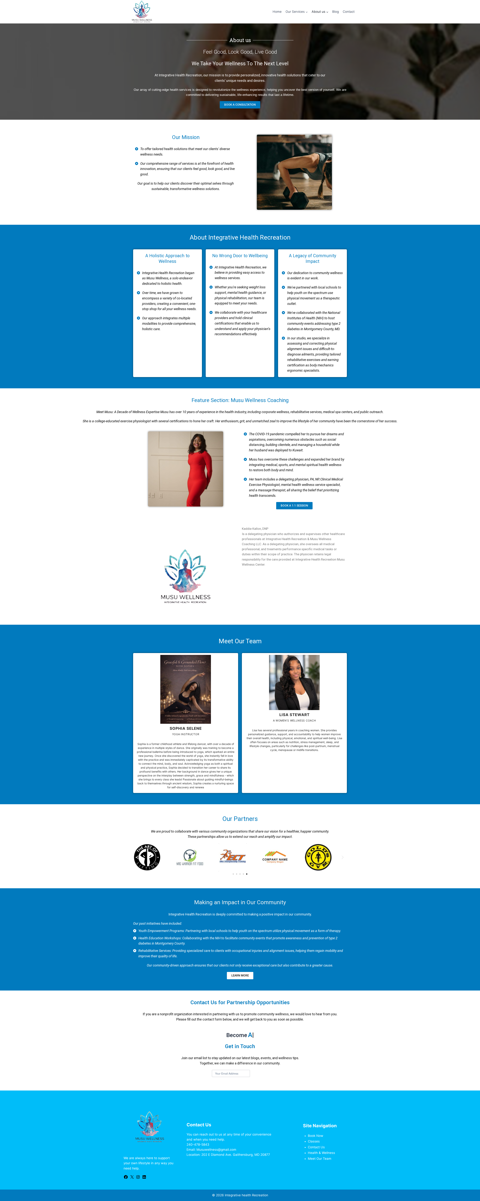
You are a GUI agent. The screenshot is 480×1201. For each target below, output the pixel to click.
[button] (137, 857)
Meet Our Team (319, 1158)
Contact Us (316, 1147)
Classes (314, 1141)
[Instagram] (138, 1178)
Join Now (259, 1073)
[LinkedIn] (144, 1178)
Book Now (315, 1136)
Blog (335, 12)
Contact (349, 12)
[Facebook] (126, 1178)
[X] (132, 1178)
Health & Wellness (321, 1153)
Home (277, 12)
